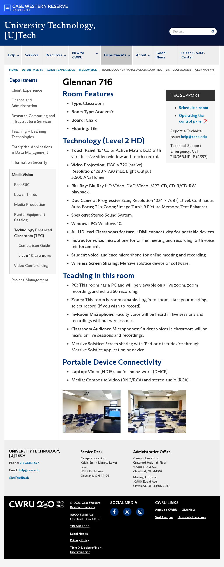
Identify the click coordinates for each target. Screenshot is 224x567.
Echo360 (22, 184)
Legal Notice (79, 534)
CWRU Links (166, 503)
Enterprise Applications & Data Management (31, 150)
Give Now (188, 510)
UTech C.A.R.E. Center (193, 55)
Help (11, 55)
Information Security (29, 162)
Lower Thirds (25, 194)
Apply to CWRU (166, 510)
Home (13, 69)
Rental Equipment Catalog (29, 217)
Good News (161, 55)
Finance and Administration (24, 103)
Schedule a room (193, 107)
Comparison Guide (34, 245)
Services (31, 55)
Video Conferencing (31, 265)
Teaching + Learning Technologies (28, 134)
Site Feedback (19, 478)
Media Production (29, 204)
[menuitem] (13, 55)
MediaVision (88, 69)
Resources (54, 55)
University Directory (192, 517)
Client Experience (61, 69)
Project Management (30, 280)
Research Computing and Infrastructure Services (33, 118)
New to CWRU (78, 55)
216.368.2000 (79, 526)
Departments (115, 55)
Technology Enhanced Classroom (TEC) (33, 233)
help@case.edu (194, 136)
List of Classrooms (34, 255)
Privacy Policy (79, 540)
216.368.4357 (29, 463)
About (141, 55)
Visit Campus (164, 517)
